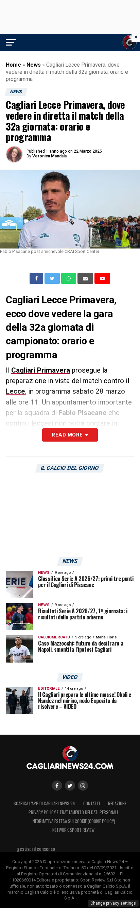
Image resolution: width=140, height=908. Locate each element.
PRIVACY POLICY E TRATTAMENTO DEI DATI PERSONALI (73, 812)
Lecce (15, 391)
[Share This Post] (69, 278)
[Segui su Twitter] (70, 786)
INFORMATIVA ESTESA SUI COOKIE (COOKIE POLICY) (73, 821)
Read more (67, 435)
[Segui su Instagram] (83, 786)
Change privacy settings (113, 903)
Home (13, 65)
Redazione (117, 803)
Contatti (91, 803)
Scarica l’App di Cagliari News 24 (44, 803)
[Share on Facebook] (37, 278)
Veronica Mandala (49, 156)
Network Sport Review (73, 830)
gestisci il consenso (36, 848)
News (34, 65)
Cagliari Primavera (40, 370)
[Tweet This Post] (53, 278)
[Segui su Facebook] (57, 786)
